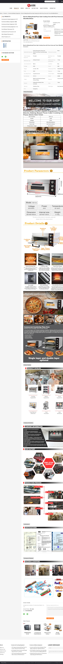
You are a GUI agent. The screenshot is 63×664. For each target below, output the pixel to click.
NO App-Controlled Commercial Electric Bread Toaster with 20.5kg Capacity (57, 633)
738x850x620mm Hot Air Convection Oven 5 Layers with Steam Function (27, 633)
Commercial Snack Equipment (8, 24)
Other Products (5, 36)
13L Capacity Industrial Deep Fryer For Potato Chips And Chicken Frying (19, 648)
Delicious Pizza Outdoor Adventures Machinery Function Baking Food (47, 633)
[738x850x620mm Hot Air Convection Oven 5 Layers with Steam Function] (27, 627)
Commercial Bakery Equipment (14, 13)
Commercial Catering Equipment (8, 26)
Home (11, 8)
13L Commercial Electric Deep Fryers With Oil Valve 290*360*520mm (19, 654)
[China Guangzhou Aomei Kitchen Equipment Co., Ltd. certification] (5, 45)
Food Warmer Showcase (7, 29)
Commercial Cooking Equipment (8, 19)
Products (16, 8)
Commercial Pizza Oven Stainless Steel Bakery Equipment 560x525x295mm (38, 648)
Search (57, 1)
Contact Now (46, 37)
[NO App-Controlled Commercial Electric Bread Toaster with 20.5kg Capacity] (57, 627)
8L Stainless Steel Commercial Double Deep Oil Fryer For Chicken (19, 651)
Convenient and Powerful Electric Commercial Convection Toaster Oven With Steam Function (37, 633)
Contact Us (52, 8)
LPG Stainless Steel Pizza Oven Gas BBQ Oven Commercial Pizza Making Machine (38, 651)
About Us (27, 8)
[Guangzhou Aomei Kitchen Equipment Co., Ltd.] (31, 5)
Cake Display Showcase (7, 34)
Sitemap (1, 654)
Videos (22, 8)
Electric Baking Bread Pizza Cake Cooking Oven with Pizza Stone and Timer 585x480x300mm (31, 41)
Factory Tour (35, 8)
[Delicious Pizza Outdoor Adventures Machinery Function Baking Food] (47, 627)
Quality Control (44, 8)
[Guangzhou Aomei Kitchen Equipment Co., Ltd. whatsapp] (6, 57)
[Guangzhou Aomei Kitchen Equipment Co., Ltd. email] (3, 57)
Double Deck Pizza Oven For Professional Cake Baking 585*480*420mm (38, 654)
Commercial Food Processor (8, 31)
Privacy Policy (3, 662)
